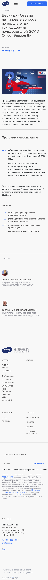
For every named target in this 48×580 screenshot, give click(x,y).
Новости (30, 422)
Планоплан (7, 371)
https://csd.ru (7, 477)
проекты (30, 413)
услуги (29, 360)
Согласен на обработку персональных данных (25, 469)
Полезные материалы (31, 432)
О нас (4, 418)
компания (7, 413)
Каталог (5, 360)
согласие (18, 495)
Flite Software (8, 383)
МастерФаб (7, 400)
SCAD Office (7, 386)
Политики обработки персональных (21, 491)
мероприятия (32, 417)
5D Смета (6, 379)
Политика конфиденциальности (16, 570)
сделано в (6, 578)
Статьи (29, 427)
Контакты (6, 421)
